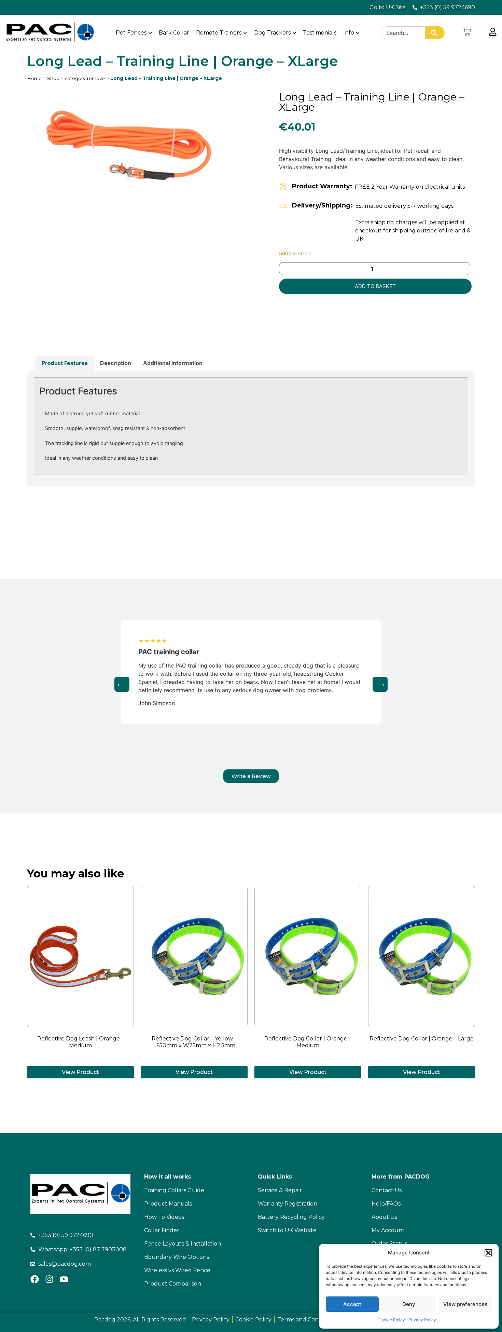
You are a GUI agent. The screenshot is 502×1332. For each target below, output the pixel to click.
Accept (352, 1304)
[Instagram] (49, 1279)
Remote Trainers (218, 32)
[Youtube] (64, 1279)
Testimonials (319, 32)
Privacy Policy (422, 1319)
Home (34, 78)
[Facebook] (34, 1279)
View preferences (465, 1304)
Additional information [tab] (173, 363)
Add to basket (375, 286)
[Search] (435, 32)
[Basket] (467, 32)
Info (348, 32)
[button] (488, 1252)
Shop (53, 78)
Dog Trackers (272, 32)
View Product (80, 1072)
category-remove (85, 78)
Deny (408, 1304)
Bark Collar (174, 32)
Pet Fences (131, 32)
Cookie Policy (391, 1319)
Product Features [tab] (65, 363)
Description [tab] (115, 363)
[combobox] (403, 32)
